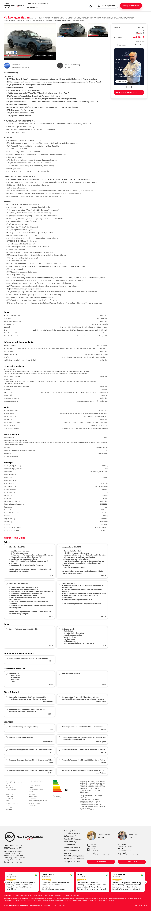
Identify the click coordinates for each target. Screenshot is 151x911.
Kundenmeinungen (71, 850)
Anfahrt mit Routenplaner (74, 858)
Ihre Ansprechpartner (72, 847)
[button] (145, 882)
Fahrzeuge (30, 3)
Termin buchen (121, 81)
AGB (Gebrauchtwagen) (36, 896)
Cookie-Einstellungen (72, 896)
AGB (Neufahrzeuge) (20, 896)
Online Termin (101, 862)
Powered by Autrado (141, 905)
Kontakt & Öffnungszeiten (74, 856)
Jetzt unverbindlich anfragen (127, 92)
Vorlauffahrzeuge (70, 842)
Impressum (49, 896)
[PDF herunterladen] (66, 786)
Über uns (67, 853)
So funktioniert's (70, 836)
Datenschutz (59, 896)
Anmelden (7, 896)
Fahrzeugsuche (70, 830)
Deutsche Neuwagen (72, 833)
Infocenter (42, 3)
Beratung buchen (108, 5)
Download (57, 796)
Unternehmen (32, 7)
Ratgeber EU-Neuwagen (73, 839)
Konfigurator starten (72, 861)
